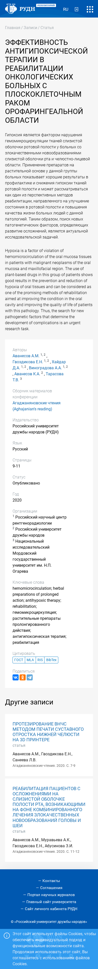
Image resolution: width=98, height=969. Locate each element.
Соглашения (51, 888)
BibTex (51, 660)
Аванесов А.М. (26, 355)
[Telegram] (30, 677)
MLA (30, 660)
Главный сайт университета (51, 902)
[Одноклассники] (23, 677)
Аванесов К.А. (27, 374)
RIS (40, 660)
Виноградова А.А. (45, 368)
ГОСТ (18, 660)
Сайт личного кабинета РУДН (51, 909)
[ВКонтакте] (16, 677)
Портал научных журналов (51, 895)
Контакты (51, 881)
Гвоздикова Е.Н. (28, 361)
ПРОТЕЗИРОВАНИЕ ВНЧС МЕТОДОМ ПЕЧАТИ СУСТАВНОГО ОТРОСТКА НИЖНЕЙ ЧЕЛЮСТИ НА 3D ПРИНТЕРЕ (48, 731)
